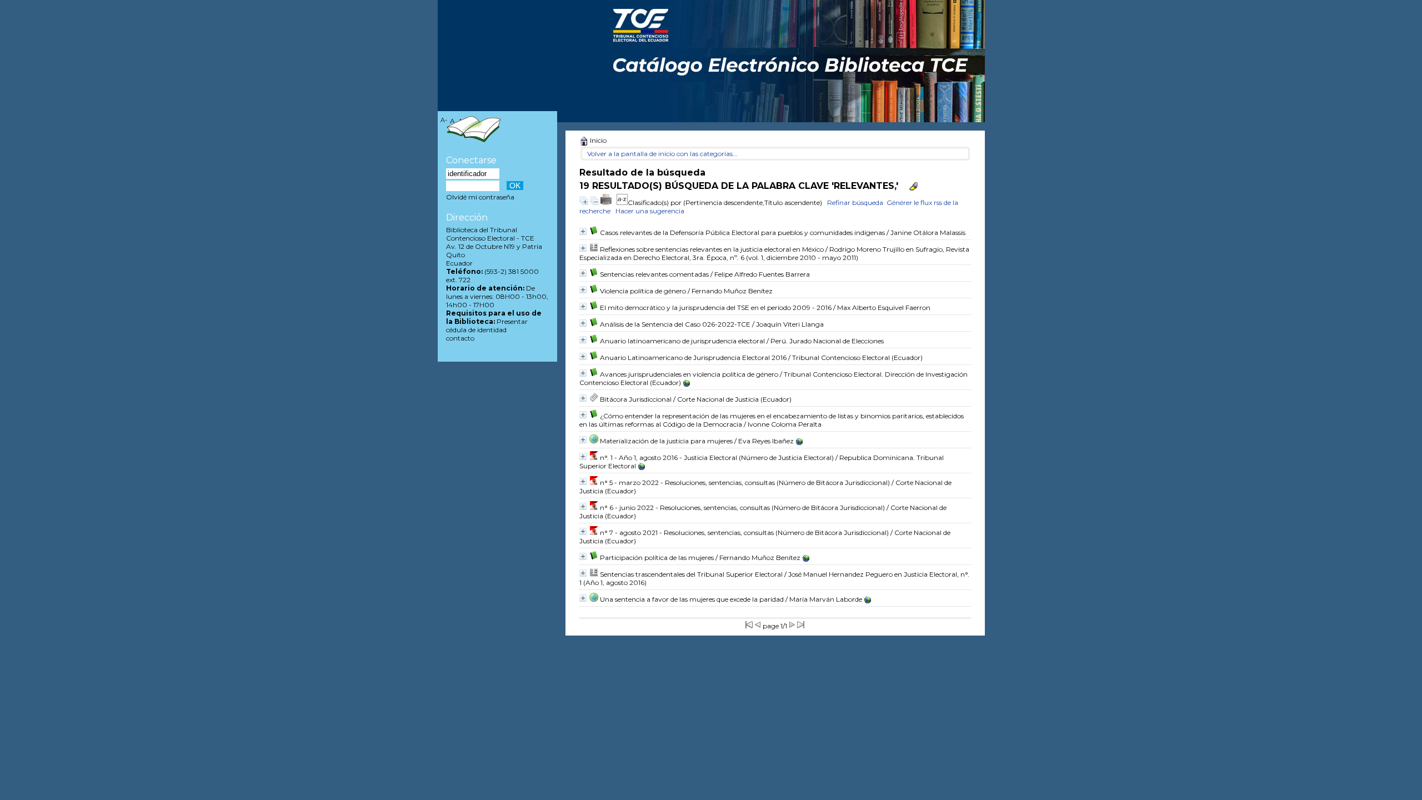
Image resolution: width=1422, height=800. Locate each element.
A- (443, 120)
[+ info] (583, 231)
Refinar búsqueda (855, 202)
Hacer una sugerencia (649, 211)
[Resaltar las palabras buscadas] (913, 186)
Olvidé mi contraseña (480, 197)
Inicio (597, 140)
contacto (460, 338)
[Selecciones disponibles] (622, 202)
